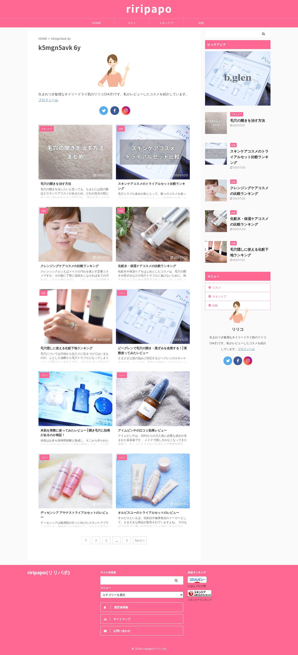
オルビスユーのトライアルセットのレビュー (148, 512)
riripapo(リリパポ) (48, 572)
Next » (140, 540)
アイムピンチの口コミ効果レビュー (142, 430)
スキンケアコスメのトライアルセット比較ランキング (249, 157)
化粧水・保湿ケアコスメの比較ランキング (147, 266)
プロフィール (48, 100)
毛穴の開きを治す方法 (56, 183)
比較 (201, 23)
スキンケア (166, 23)
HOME (96, 23)
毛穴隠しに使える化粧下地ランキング (66, 348)
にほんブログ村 (197, 586)
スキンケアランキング (200, 600)
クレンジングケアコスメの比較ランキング (70, 266)
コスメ (131, 23)
